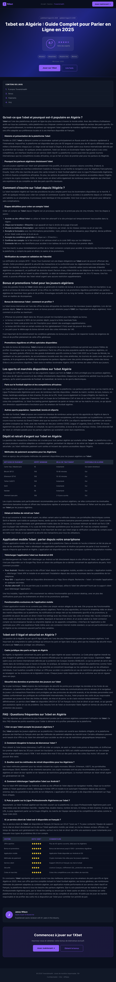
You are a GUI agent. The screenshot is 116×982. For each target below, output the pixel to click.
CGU (60, 977)
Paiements (12, 98)
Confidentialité (52, 977)
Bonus (10, 94)
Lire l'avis (69, 68)
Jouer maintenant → (103, 4)
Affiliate (66, 977)
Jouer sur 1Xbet (50, 68)
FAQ (10, 102)
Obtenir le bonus (72, 948)
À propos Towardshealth (17, 89)
